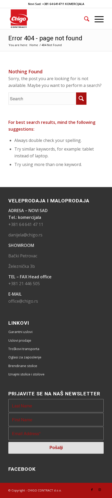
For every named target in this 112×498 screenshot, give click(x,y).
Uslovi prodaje (19, 340)
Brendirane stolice (22, 365)
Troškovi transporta (23, 348)
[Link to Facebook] (92, 490)
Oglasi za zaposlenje (24, 357)
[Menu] (96, 18)
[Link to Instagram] (100, 490)
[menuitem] (84, 18)
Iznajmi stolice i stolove (26, 374)
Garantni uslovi (20, 331)
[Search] (84, 18)
